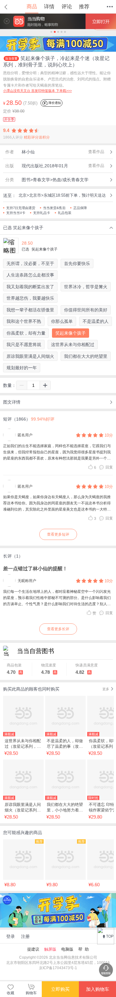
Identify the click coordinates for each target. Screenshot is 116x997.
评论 (67, 7)
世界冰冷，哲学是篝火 (85, 286)
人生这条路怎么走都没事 (30, 274)
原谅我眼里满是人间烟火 (30, 356)
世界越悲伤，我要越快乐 (30, 298)
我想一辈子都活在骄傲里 (30, 309)
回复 (109, 467)
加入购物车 (97, 989)
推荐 (84, 7)
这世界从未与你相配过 (72, 344)
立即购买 (60, 989)
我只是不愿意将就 (23, 344)
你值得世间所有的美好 (85, 309)
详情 (49, 7)
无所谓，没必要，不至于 (30, 263)
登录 (10, 936)
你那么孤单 (62, 321)
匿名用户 (25, 435)
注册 (25, 936)
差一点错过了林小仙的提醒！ (35, 568)
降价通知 (54, 103)
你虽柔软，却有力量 (25, 333)
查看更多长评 (58, 629)
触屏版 (50, 949)
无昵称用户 (27, 581)
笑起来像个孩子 (70, 333)
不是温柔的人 (96, 321)
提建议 (33, 949)
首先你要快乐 (77, 263)
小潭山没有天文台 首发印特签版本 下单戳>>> (37, 90)
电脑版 (67, 949)
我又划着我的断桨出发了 (30, 286)
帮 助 (83, 949)
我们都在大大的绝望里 (85, 356)
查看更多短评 (58, 534)
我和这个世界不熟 (23, 321)
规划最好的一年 (21, 367)
